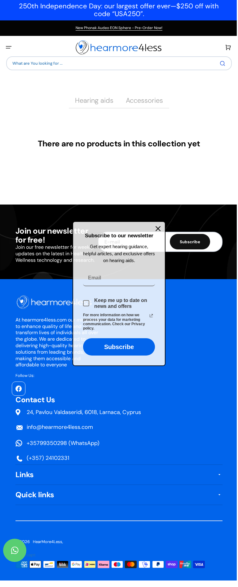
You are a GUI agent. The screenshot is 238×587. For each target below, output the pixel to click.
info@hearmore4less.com (60, 427)
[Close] (155, 228)
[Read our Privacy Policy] (149, 315)
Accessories (142, 100)
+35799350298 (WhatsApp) (63, 443)
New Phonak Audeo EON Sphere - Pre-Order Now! (119, 27)
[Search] (219, 63)
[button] (8, 47)
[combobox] (116, 63)
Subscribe (117, 346)
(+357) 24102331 (48, 458)
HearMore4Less (47, 541)
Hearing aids (92, 100)
